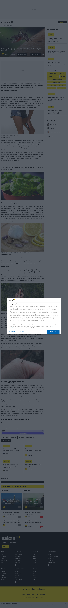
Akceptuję (53, 331)
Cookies (17, 327)
